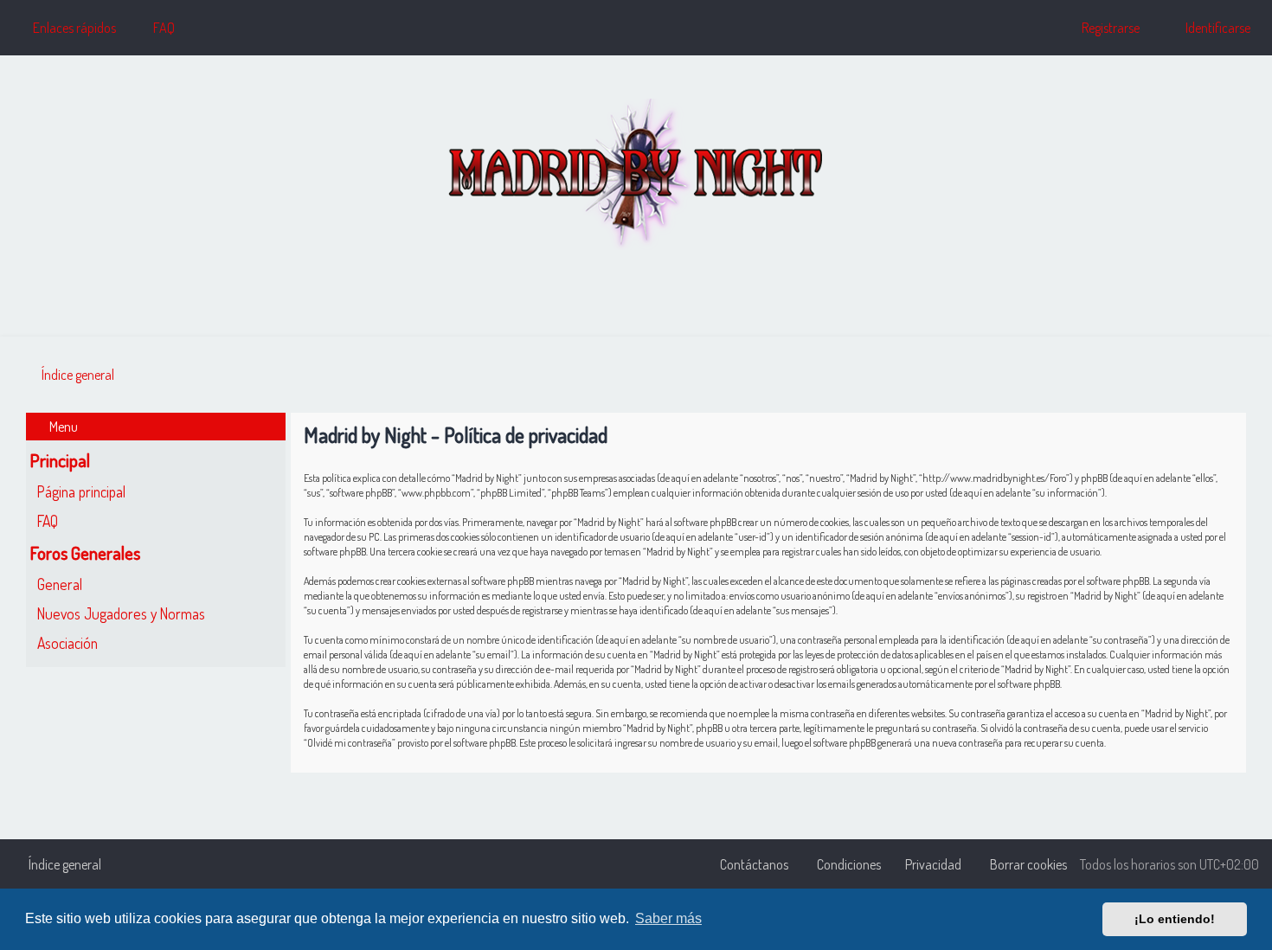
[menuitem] (156, 28)
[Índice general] (636, 174)
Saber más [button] (668, 918)
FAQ (47, 520)
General (59, 584)
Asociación (67, 642)
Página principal (81, 491)
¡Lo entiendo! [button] (1174, 919)
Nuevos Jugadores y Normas (121, 613)
